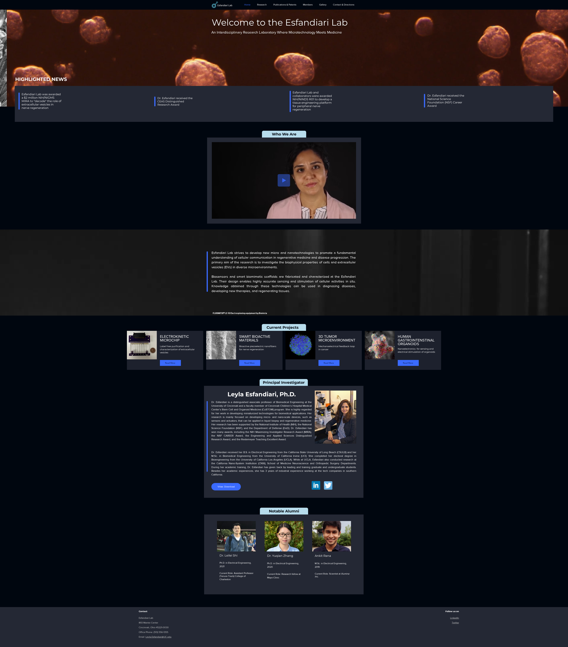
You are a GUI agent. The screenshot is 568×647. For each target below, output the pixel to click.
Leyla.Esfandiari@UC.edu (158, 637)
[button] (284, 58)
